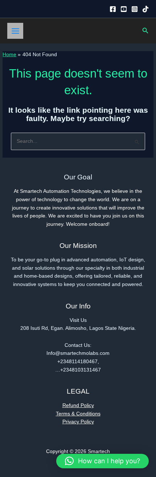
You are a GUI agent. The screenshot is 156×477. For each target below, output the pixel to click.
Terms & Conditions (78, 413)
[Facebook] (113, 9)
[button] (145, 31)
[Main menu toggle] (15, 31)
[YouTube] (123, 9)
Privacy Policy (78, 421)
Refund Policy (78, 405)
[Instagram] (134, 9)
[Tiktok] (145, 9)
